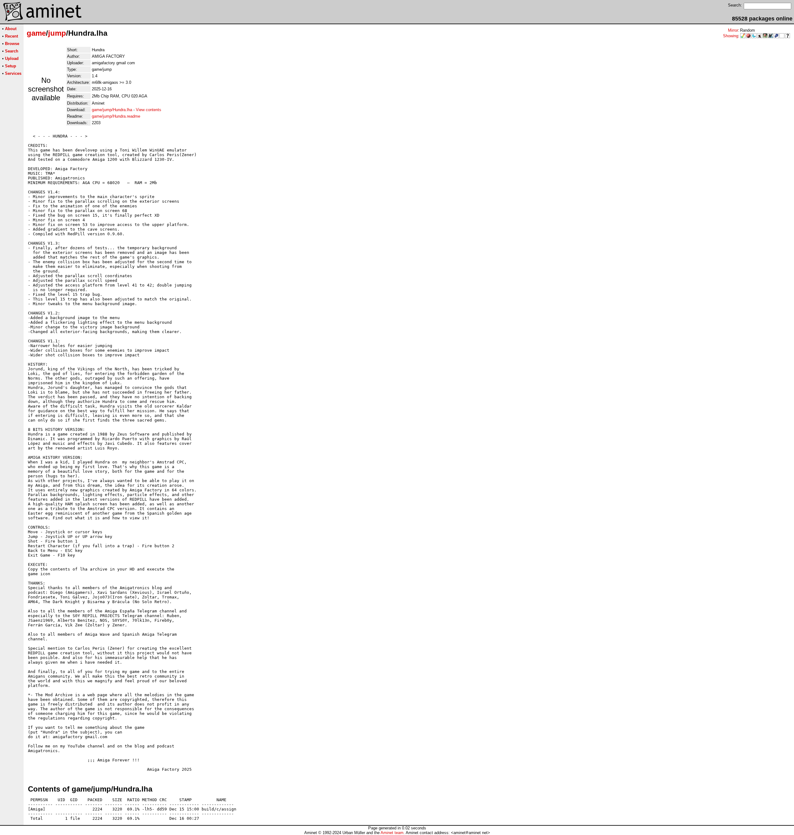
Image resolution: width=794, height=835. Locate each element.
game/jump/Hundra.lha (112, 109)
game (36, 33)
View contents (148, 109)
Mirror (733, 30)
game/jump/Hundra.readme (116, 116)
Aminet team (392, 832)
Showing (730, 36)
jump (57, 33)
